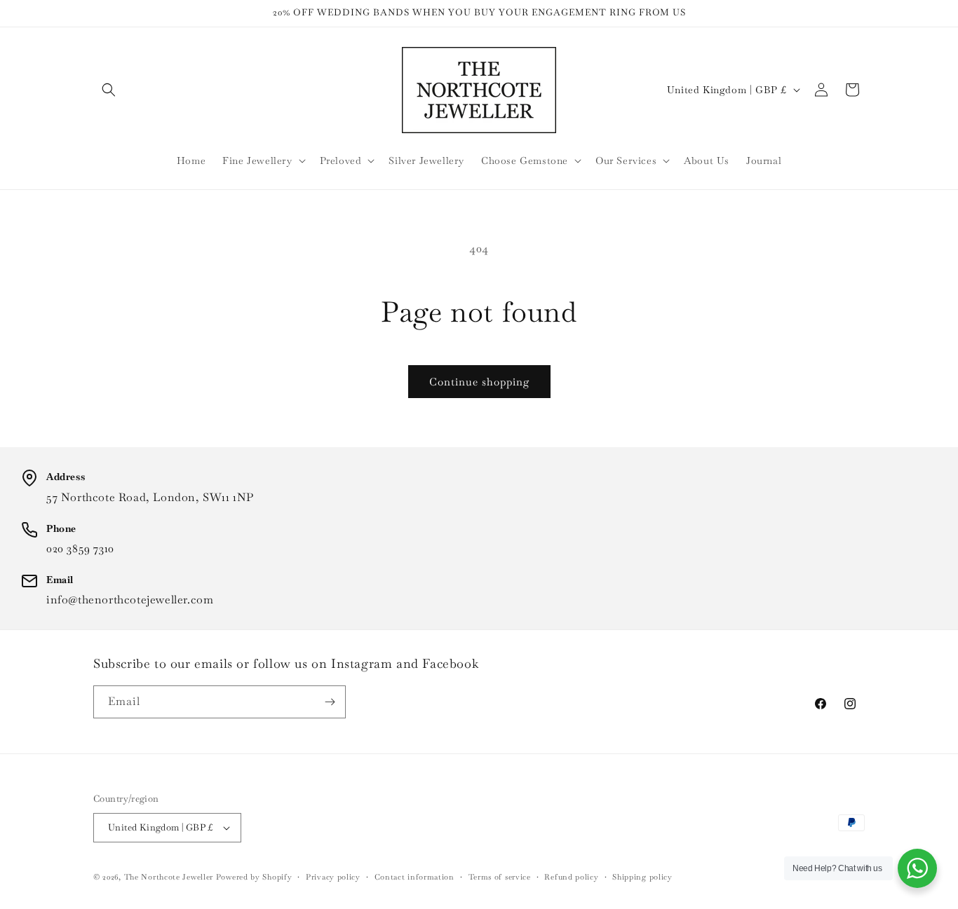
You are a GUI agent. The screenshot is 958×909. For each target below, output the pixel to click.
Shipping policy (642, 877)
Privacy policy (333, 877)
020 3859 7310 (80, 548)
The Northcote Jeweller (168, 877)
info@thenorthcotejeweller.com (129, 599)
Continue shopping (479, 381)
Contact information (414, 877)
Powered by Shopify (254, 877)
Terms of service (499, 877)
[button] (108, 89)
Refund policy (571, 877)
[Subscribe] (329, 701)
